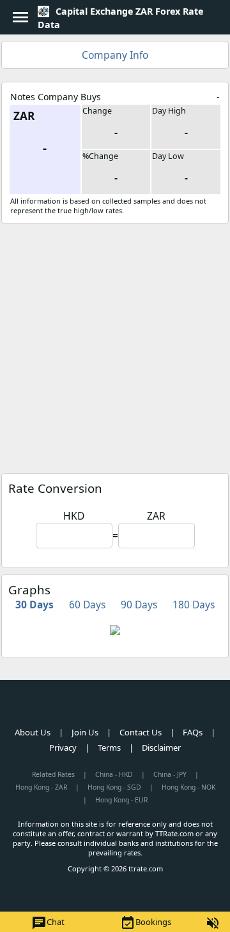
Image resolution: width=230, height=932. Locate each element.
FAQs (193, 732)
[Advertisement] (115, 345)
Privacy (63, 747)
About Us (32, 732)
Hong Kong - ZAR (41, 787)
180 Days (193, 605)
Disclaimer (161, 747)
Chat (48, 923)
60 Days (87, 605)
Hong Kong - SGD (114, 787)
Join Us (85, 732)
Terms (109, 747)
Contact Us (140, 732)
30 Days (34, 605)
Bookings (145, 923)
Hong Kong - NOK (188, 787)
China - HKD (114, 774)
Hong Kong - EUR (121, 799)
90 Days (139, 605)
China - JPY (170, 774)
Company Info (115, 55)
